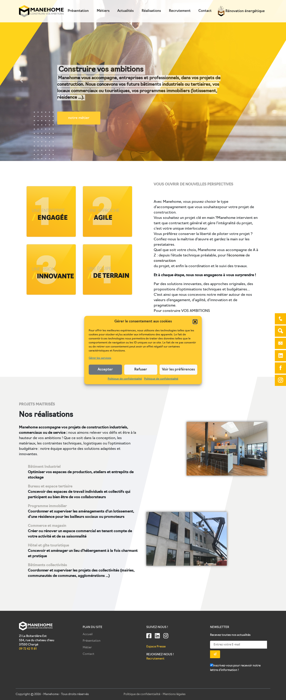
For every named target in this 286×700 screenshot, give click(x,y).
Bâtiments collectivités (47, 565)
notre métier (78, 118)
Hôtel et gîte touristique (48, 545)
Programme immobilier (47, 506)
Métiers (103, 11)
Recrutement (180, 11)
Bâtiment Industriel (44, 467)
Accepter (105, 369)
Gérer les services (100, 358)
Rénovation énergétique (245, 11)
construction (165, 261)
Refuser (140, 369)
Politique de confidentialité (125, 379)
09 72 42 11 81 (28, 648)
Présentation (78, 11)
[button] (195, 321)
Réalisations (151, 11)
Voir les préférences (178, 369)
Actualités (125, 11)
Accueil (88, 634)
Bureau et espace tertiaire (50, 486)
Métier (87, 647)
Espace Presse (156, 646)
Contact (205, 11)
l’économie (236, 255)
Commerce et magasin (47, 526)
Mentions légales (174, 694)
